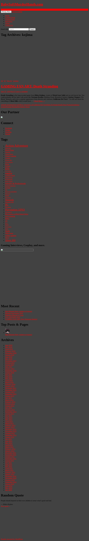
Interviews (8, 21)
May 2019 (8, 347)
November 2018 (10, 353)
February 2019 (10, 351)
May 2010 (8, 488)
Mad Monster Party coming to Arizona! (18, 311)
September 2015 (10, 394)
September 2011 (10, 459)
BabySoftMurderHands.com (22, 4)
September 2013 (10, 412)
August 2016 (9, 373)
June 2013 (8, 418)
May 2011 (8, 466)
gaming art (29, 105)
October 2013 (10, 410)
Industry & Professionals (15, 183)
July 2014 (8, 408)
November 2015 (10, 390)
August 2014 (9, 406)
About (7, 23)
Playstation (8, 207)
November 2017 (10, 361)
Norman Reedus (11, 107)
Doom (7, 164)
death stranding (8, 105)
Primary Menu (6, 12)
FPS (7, 168)
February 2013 (10, 425)
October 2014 (10, 404)
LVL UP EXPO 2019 (12, 317)
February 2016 (10, 384)
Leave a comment (21, 91)
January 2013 (9, 427)
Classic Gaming (10, 156)
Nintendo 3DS (9, 202)
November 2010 (10, 478)
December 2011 (10, 453)
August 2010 (9, 484)
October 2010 (10, 480)
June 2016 (8, 376)
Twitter (7, 130)
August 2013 (9, 414)
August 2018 (9, 355)
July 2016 (8, 375)
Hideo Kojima (51, 105)
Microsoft (7, 193)
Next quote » (5, 506)
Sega (6, 223)
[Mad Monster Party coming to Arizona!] (7, 333)
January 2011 (9, 474)
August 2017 (9, 365)
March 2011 (9, 470)
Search (3, 10)
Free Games (8, 171)
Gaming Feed (10, 19)
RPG (7, 218)
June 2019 (8, 345)
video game (9, 233)
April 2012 (9, 445)
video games (10, 235)
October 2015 (10, 392)
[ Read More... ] (39, 101)
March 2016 (9, 382)
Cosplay (7, 158)
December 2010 (10, 476)
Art (2, 81)
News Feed (8, 197)
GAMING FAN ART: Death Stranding (29, 86)
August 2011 (9, 461)
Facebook (8, 128)
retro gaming (10, 216)
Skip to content (17, 12)
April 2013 (9, 421)
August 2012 (9, 437)
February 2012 (10, 449)
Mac (6, 189)
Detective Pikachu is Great (14, 315)
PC (6, 204)
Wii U (7, 238)
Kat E (13, 91)
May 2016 (8, 378)
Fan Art (9, 81)
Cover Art (8, 160)
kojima (58, 105)
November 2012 (10, 431)
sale (6, 221)
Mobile (7, 195)
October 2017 (10, 363)
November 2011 (10, 455)
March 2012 (9, 447)
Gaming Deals (10, 17)
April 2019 (9, 349)
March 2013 (9, 423)
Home (7, 16)
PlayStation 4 (21, 107)
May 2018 (8, 359)
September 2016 (10, 371)
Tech (7, 231)
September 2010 (10, 482)
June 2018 (8, 357)
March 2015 (9, 400)
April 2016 (9, 380)
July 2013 (8, 416)
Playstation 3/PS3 (15, 209)
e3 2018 (18, 105)
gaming (8, 173)
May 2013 (8, 420)
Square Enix (8, 226)
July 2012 (8, 439)
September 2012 (10, 435)
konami (7, 188)
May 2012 (8, 443)
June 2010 (8, 486)
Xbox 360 (10, 240)
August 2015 (9, 396)
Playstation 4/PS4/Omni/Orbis (16, 214)
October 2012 (10, 433)
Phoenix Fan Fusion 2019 (14, 313)
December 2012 (10, 429)
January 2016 (9, 386)
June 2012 (8, 441)
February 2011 (10, 472)
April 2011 (9, 468)
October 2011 (10, 457)
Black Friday (9, 150)
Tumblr (7, 134)
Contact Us (9, 25)
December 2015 (10, 388)
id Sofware (8, 179)
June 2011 (8, 464)
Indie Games (8, 181)
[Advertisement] (44, 286)
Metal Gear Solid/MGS (11, 191)
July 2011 (8, 463)
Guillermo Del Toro (40, 105)
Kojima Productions (68, 105)
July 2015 (8, 398)
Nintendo (9, 199)
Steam (6, 228)
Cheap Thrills (9, 154)
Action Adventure (16, 145)
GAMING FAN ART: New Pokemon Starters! (21, 319)
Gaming (15, 81)
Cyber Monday (9, 162)
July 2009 (8, 490)
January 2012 (9, 451)
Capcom (7, 152)
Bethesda (8, 148)
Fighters (7, 166)
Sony (28, 107)
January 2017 (9, 369)
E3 (5, 81)
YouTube (8, 132)
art (2, 105)
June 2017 (8, 367)
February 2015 (10, 402)
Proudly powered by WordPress (12, 539)
